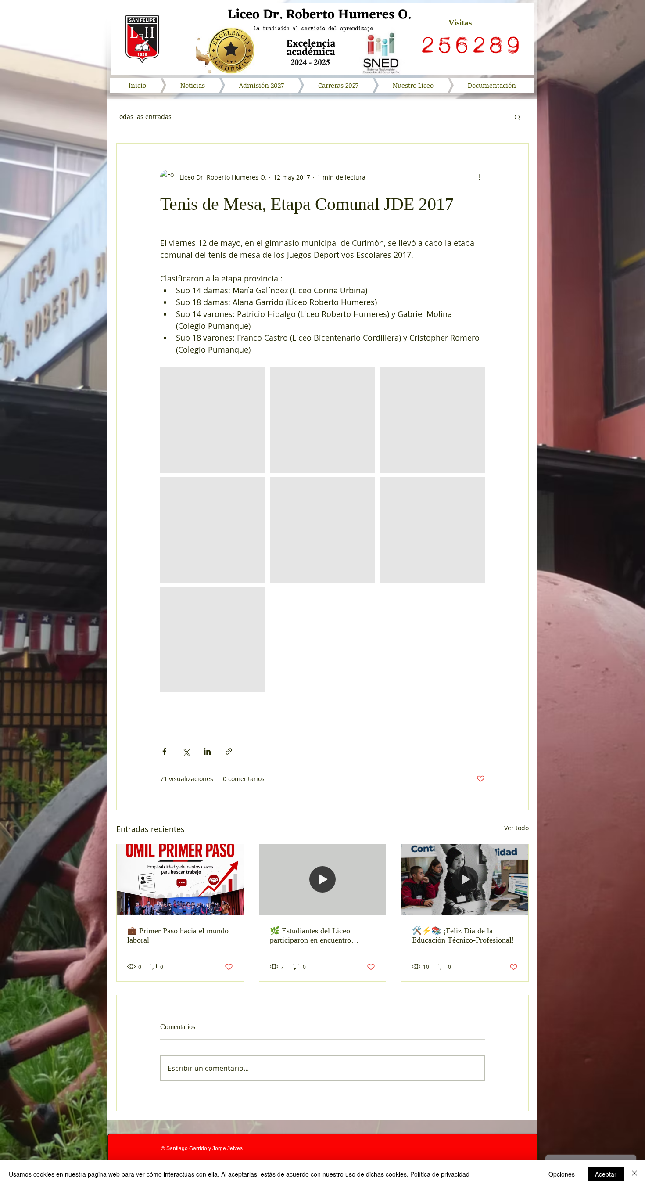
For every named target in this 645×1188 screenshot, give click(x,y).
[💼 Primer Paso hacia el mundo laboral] (180, 879)
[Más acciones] (479, 177)
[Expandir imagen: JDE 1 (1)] (212, 530)
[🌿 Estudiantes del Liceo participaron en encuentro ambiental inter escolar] (322, 879)
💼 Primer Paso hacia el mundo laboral (178, 935)
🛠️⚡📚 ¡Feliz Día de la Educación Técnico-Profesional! (463, 935)
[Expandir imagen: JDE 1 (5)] (432, 420)
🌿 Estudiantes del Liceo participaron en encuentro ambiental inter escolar (310, 935)
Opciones (561, 1174)
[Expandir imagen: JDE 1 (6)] (212, 420)
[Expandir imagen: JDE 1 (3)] (322, 530)
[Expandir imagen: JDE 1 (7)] (322, 420)
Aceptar (605, 1174)
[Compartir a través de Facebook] (164, 751)
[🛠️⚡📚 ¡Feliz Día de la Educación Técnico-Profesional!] (464, 879)
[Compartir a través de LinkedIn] (207, 751)
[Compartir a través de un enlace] (229, 751)
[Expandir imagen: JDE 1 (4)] (212, 639)
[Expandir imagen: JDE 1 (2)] (432, 530)
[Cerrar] (634, 1174)
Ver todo (516, 828)
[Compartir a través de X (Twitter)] (186, 751)
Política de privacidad (439, 1174)
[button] (517, 116)
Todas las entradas (144, 116)
